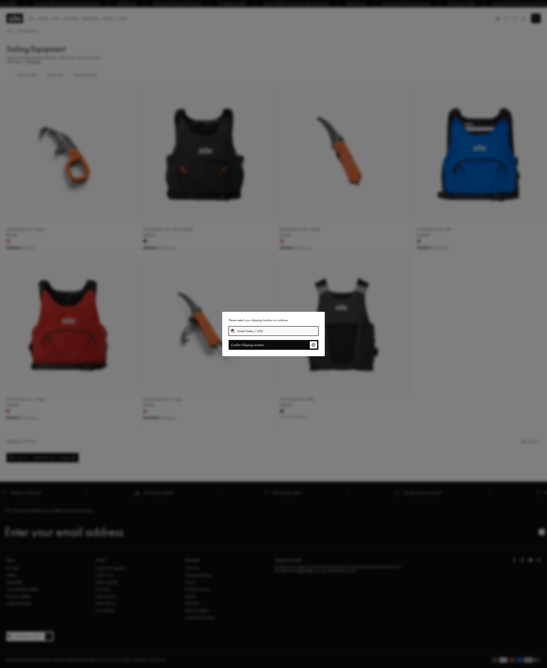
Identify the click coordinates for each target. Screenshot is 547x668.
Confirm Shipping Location (247, 345)
